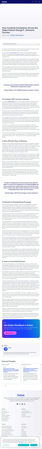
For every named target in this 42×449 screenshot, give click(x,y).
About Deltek (24, 426)
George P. (20, 54)
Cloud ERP (3, 413)
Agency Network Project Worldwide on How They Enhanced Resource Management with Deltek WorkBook (11, 370)
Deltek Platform (4, 411)
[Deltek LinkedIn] (17, 403)
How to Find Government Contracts (8, 430)
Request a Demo (9, 333)
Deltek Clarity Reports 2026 (6, 426)
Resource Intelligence (5, 418)
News (23, 430)
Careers (23, 429)
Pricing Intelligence (5, 416)
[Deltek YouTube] (22, 404)
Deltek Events (24, 431)
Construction (24, 413)
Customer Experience (19, 35)
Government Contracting (26, 416)
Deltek (9, 347)
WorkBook (12, 35)
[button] (5, 386)
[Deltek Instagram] (24, 403)
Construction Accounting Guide (7, 434)
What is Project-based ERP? (6, 427)
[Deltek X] (19, 404)
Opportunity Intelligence (6, 415)
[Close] (37, 437)
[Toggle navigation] (39, 1)
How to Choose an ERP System (7, 429)
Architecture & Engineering (26, 412)
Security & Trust (24, 427)
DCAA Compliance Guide (6, 433)
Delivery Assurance (5, 420)
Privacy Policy (20, 442)
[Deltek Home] (4, 2)
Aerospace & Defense (25, 411)
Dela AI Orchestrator (5, 412)
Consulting (23, 415)
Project (13, 52)
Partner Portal (24, 434)
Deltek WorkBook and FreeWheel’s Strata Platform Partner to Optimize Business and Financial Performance (30, 370)
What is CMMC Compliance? (7, 431)
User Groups (24, 433)
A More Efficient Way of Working (9, 43)
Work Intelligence (5, 419)
